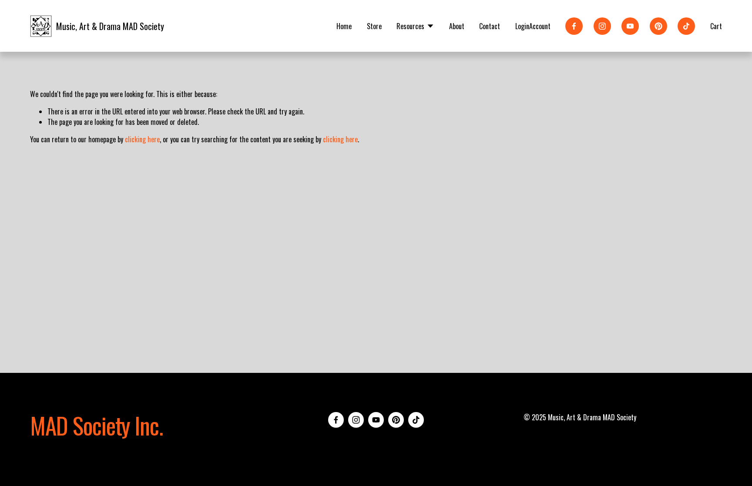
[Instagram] (602, 26)
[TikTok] (686, 26)
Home (344, 26)
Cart (716, 26)
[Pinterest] (658, 26)
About (456, 26)
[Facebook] (574, 26)
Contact (489, 26)
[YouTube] (630, 26)
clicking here (142, 139)
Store (374, 26)
